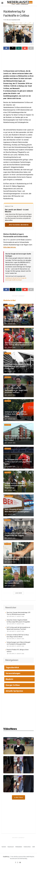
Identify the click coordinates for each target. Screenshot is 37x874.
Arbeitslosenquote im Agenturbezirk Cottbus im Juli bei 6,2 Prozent (18, 438)
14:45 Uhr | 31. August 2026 (16, 646)
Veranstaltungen (13, 673)
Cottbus (7, 353)
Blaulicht (9, 679)
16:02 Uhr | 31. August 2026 (16, 624)
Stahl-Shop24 (30, 856)
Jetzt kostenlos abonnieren (18, 225)
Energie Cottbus (13, 685)
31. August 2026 (10, 323)
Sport (7, 329)
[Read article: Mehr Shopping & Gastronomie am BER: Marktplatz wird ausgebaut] (18, 505)
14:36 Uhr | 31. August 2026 (16, 653)
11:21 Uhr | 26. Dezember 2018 (11, 19)
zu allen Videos (18, 797)
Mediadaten (18, 846)
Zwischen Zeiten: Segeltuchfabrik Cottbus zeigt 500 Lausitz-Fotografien (18, 366)
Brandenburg (9, 305)
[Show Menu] (2, 3)
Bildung (7, 520)
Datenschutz (27, 846)
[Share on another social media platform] (31, 48)
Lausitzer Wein (22, 856)
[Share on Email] (25, 48)
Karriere (4, 846)
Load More (18, 593)
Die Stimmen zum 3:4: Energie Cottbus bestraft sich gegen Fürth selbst (18, 462)
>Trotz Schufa (13, 856)
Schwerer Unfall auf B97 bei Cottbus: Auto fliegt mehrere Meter (16, 414)
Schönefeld (9, 496)
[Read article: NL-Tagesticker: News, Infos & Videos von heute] (18, 315)
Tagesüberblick (12, 667)
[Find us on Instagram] (17, 862)
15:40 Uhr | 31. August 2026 (16, 631)
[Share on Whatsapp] (19, 48)
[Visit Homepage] (19, 3)
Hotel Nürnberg (23, 858)
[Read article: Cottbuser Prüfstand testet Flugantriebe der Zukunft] (18, 529)
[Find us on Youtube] (20, 862)
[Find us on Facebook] (15, 862)
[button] (18, 745)
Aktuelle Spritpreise (14, 691)
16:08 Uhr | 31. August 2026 (16, 616)
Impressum (11, 846)
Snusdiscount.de (14, 858)
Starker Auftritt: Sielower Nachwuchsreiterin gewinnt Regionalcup (15, 485)
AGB (33, 846)
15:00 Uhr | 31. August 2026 (16, 638)
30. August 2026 (10, 585)
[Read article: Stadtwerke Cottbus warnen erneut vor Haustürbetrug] (18, 553)
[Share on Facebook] (6, 48)
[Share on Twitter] (13, 48)
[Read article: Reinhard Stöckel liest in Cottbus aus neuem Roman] (18, 577)
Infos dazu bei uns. (9, 247)
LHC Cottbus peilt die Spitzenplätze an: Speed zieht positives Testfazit (16, 390)
